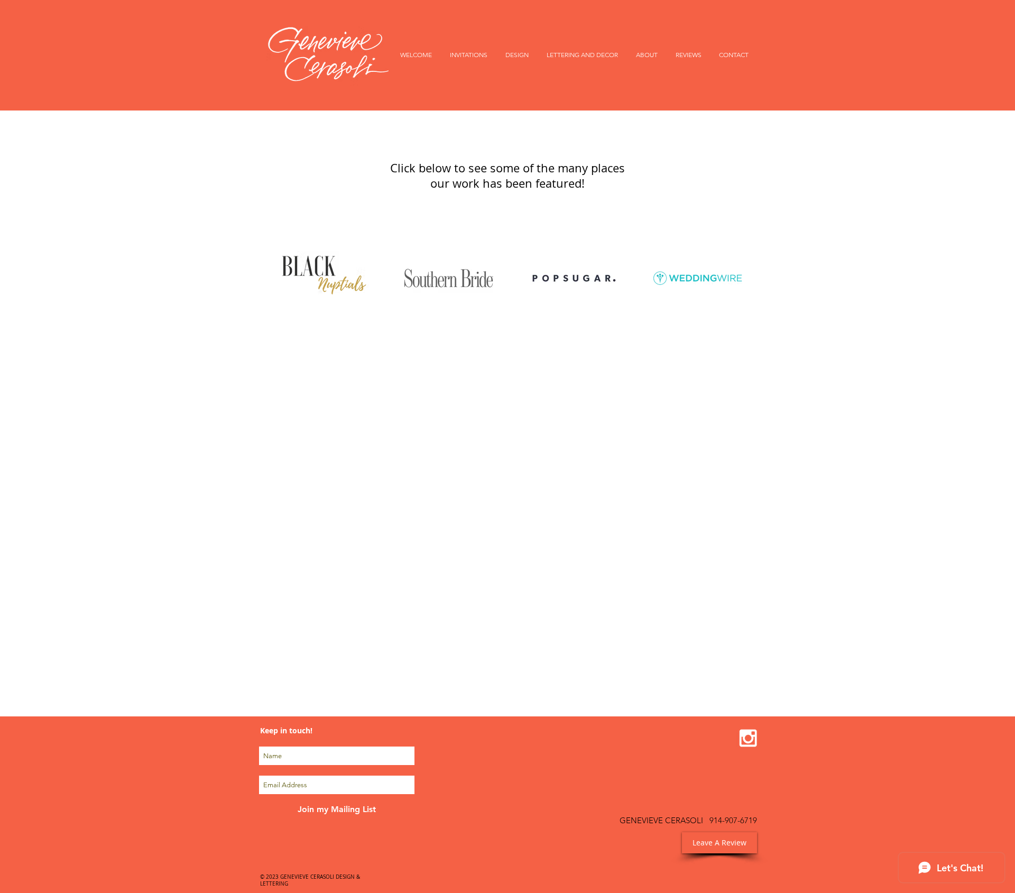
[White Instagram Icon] (748, 738)
